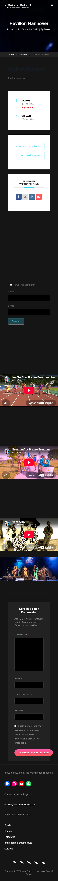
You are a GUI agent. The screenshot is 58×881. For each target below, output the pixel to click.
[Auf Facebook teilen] (19, 197)
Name (18, 678)
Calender (9, 848)
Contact (8, 831)
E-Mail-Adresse (23, 694)
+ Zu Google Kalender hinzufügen (30, 146)
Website (18, 710)
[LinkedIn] (32, 197)
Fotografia (9, 837)
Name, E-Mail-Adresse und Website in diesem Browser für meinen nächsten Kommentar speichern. (28, 734)
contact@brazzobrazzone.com (20, 804)
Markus (48, 29)
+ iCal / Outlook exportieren (30, 155)
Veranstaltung (24, 54)
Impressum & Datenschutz (18, 842)
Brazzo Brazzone (17, 4)
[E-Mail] (39, 197)
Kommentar (21, 635)
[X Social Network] (25, 197)
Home (11, 54)
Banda (7, 825)
